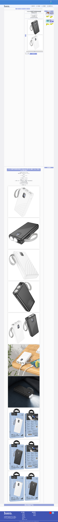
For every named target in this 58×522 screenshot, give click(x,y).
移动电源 (28, 8)
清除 (34, 51)
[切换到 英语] (52, 1)
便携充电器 (23, 8)
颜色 (25, 35)
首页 (16, 8)
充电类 (19, 8)
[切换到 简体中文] (52, 2)
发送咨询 (33, 53)
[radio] (35, 27)
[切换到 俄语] (51, 3)
